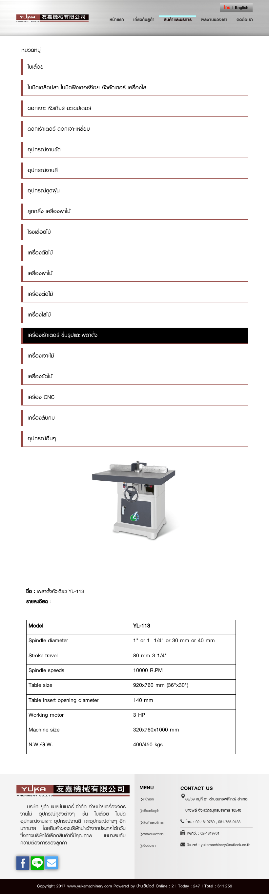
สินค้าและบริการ (178, 19)
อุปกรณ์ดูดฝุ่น (44, 190)
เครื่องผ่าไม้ (40, 273)
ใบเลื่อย (36, 66)
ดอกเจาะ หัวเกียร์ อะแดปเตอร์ (59, 108)
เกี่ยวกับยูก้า (144, 19)
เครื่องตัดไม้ (40, 252)
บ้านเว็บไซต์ (145, 886)
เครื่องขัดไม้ (40, 376)
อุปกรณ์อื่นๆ (42, 438)
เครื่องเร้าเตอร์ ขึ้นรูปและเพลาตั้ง (62, 335)
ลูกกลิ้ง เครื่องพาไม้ (49, 211)
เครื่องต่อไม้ (40, 294)
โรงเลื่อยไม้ (39, 232)
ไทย (227, 7)
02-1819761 (209, 833)
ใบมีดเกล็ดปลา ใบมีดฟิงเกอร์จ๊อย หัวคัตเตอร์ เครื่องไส (87, 87)
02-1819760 (205, 822)
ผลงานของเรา (214, 19)
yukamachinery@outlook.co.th (225, 845)
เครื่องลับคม (41, 417)
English (241, 7)
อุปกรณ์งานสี (43, 170)
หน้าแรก (119, 19)
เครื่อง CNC (41, 397)
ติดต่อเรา (245, 19)
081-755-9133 (229, 822)
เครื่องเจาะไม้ (41, 355)
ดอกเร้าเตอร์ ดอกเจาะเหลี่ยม (59, 128)
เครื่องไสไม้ (39, 314)
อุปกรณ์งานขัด (44, 149)
